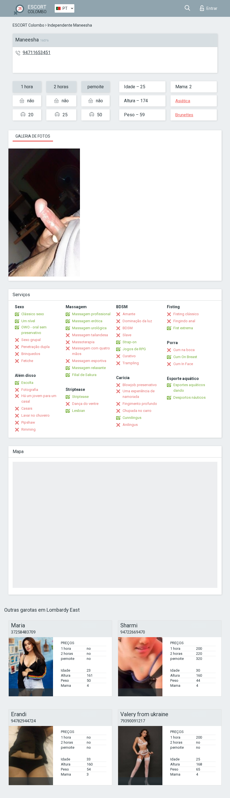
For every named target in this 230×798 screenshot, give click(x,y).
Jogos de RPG (134, 349)
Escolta (27, 383)
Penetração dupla (35, 347)
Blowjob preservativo (140, 385)
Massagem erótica (87, 321)
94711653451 (36, 52)
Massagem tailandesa (90, 335)
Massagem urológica (89, 328)
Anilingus (130, 425)
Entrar (211, 8)
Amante (129, 314)
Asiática (182, 100)
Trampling (131, 363)
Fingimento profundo (140, 404)
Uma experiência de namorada (139, 394)
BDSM (128, 328)
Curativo (129, 356)
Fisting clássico (186, 314)
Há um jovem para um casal (38, 398)
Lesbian (78, 411)
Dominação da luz (137, 321)
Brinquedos (30, 354)
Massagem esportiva (89, 361)
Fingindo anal (184, 321)
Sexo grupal (31, 340)
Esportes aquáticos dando (189, 388)
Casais (26, 408)
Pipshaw (28, 422)
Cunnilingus (132, 418)
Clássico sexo (32, 314)
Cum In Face (183, 364)
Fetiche (27, 361)
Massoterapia (83, 342)
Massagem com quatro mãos (91, 351)
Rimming (28, 429)
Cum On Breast (185, 357)
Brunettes (184, 114)
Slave (127, 335)
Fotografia (29, 390)
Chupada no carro (137, 411)
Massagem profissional (91, 314)
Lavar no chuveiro (35, 415)
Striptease (80, 397)
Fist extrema (183, 328)
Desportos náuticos (189, 397)
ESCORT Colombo (28, 25)
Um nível (28, 321)
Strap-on (130, 342)
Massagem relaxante (89, 368)
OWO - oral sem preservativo (34, 330)
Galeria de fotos (32, 136)
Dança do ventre (85, 404)
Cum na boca (184, 350)
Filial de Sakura (84, 375)
